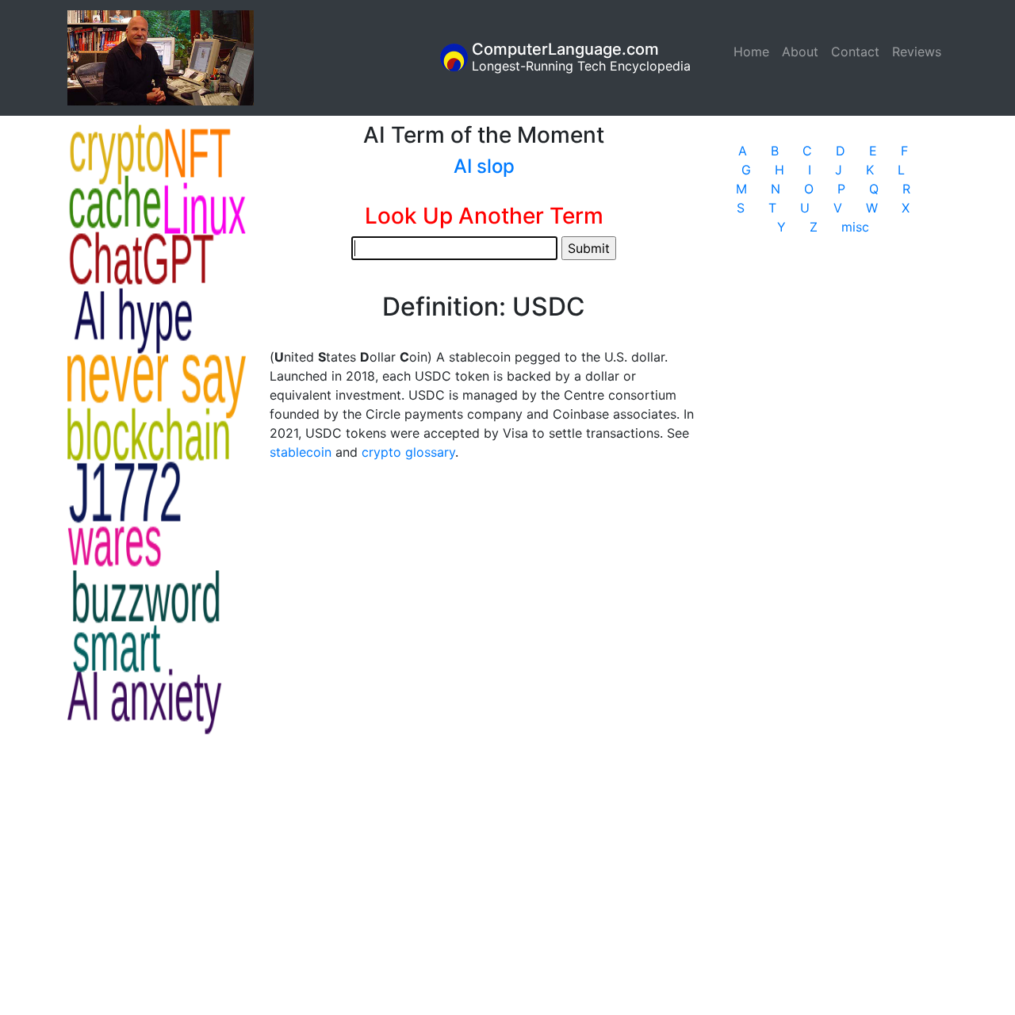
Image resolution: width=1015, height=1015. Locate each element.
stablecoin (300, 452)
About (800, 51)
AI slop (484, 166)
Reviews (916, 51)
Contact (855, 51)
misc (855, 227)
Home (754, 51)
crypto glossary (408, 452)
